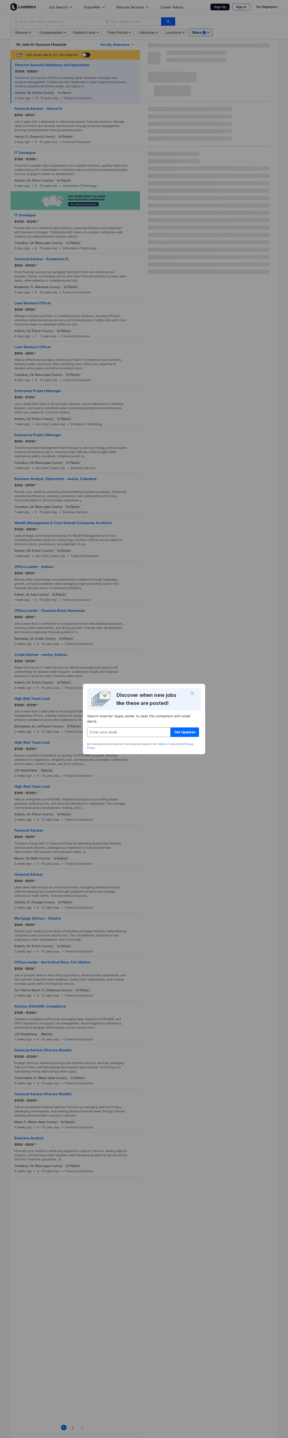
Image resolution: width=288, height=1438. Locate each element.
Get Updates (184, 732)
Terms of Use (165, 744)
